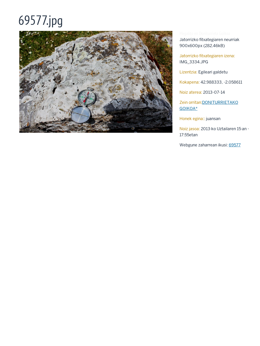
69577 (235, 145)
